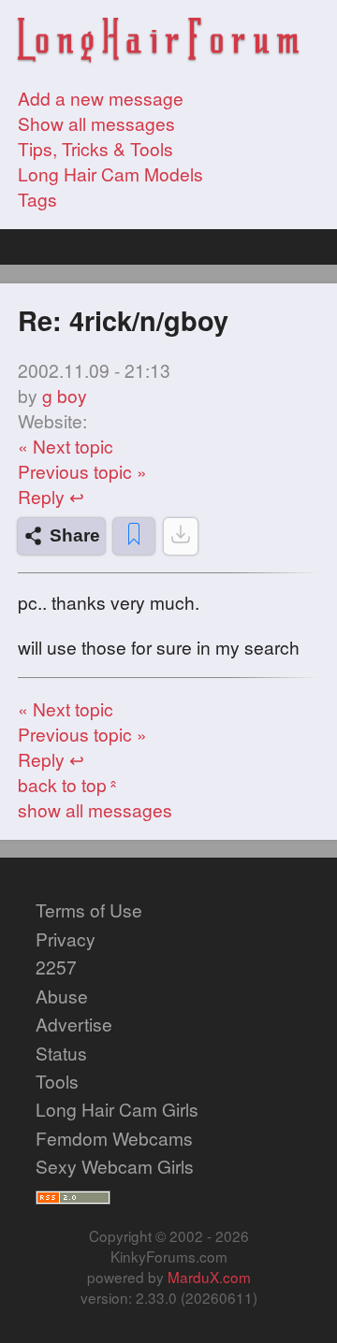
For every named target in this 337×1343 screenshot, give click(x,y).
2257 (56, 966)
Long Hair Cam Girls (117, 1108)
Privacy (65, 938)
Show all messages (96, 123)
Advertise (74, 1023)
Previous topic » (82, 471)
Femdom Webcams (114, 1137)
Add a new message (100, 97)
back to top (70, 784)
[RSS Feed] (73, 1194)
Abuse (62, 995)
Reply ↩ (51, 496)
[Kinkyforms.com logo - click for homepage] (158, 42)
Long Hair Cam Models (110, 173)
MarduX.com (209, 1276)
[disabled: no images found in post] (181, 536)
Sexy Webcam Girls (115, 1165)
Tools (57, 1080)
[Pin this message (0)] (133, 536)
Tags (37, 198)
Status (61, 1052)
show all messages (95, 809)
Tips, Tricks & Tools (95, 148)
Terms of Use (89, 909)
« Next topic (65, 445)
